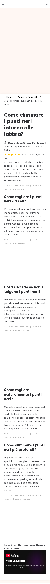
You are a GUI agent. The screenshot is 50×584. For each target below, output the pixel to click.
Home (9, 97)
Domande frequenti (27, 97)
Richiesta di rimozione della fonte (18, 186)
